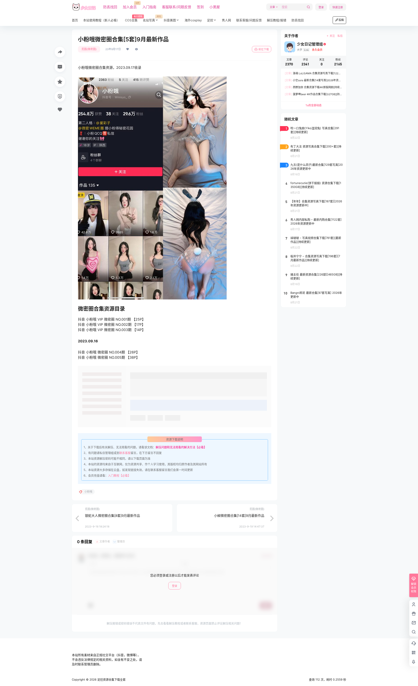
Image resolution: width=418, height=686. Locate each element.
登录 (321, 7)
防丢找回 (110, 7)
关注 (332, 35)
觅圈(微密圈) (89, 49)
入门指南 (149, 7)
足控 (210, 20)
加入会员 (130, 5)
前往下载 (263, 49)
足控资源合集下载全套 (111, 679)
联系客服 (125, 453)
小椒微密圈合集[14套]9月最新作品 (239, 516)
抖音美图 (170, 20)
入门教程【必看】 (119, 475)
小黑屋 (214, 7)
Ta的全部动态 (313, 105)
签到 (200, 7)
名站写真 (152, 18)
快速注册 (337, 7)
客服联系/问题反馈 (176, 7)
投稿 (341, 20)
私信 (340, 35)
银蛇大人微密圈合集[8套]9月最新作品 (112, 516)
